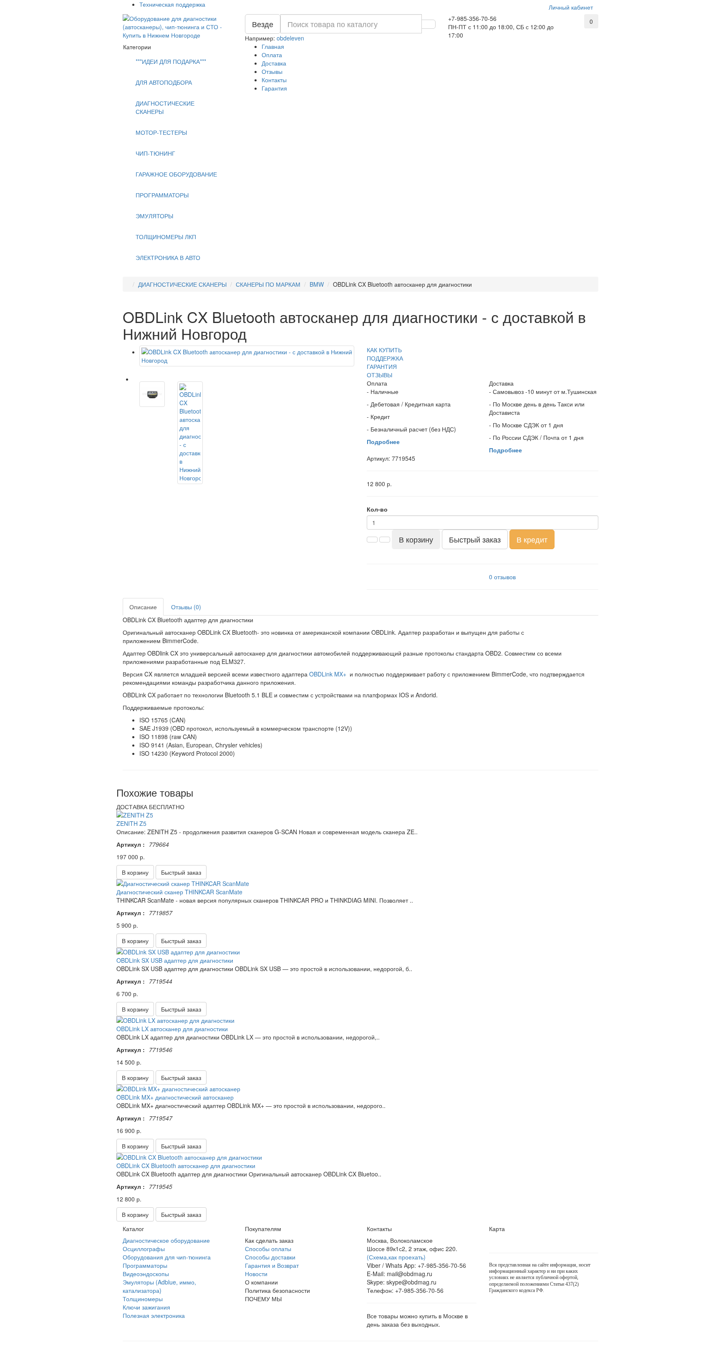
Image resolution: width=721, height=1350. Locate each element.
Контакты (274, 80)
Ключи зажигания (146, 1307)
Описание (143, 607)
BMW (317, 284)
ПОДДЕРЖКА (385, 358)
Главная (273, 46)
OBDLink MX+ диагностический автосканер (175, 1097)
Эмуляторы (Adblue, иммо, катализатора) (159, 1286)
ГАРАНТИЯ (382, 366)
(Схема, (377, 1257)
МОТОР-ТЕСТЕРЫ (161, 132)
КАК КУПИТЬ (384, 350)
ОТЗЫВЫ (379, 375)
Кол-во (377, 509)
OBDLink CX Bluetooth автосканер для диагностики (185, 1165)
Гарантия (274, 88)
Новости (256, 1273)
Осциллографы (144, 1248)
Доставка (274, 63)
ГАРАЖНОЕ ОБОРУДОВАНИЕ (176, 174)
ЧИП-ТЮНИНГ (155, 153)
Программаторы (145, 1265)
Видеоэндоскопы (146, 1273)
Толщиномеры (143, 1298)
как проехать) (407, 1257)
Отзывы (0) (186, 607)
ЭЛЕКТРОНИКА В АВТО (168, 257)
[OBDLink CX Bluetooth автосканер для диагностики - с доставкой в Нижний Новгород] (246, 356)
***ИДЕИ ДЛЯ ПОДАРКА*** (171, 61)
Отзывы (272, 71)
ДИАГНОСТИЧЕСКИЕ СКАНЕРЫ (165, 107)
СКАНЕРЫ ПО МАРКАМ (268, 284)
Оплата (272, 54)
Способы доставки (270, 1257)
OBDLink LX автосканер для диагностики (172, 1028)
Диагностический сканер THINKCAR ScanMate (179, 892)
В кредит (532, 539)
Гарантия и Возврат (272, 1265)
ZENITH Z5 (131, 823)
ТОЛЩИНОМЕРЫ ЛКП (166, 236)
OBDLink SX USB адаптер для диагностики (174, 960)
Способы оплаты (268, 1248)
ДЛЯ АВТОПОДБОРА (164, 82)
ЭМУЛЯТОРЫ (154, 216)
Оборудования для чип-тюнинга (167, 1257)
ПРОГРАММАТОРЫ (162, 195)
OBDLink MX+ (327, 674)
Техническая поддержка (172, 4)
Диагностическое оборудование (166, 1240)
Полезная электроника (154, 1315)
